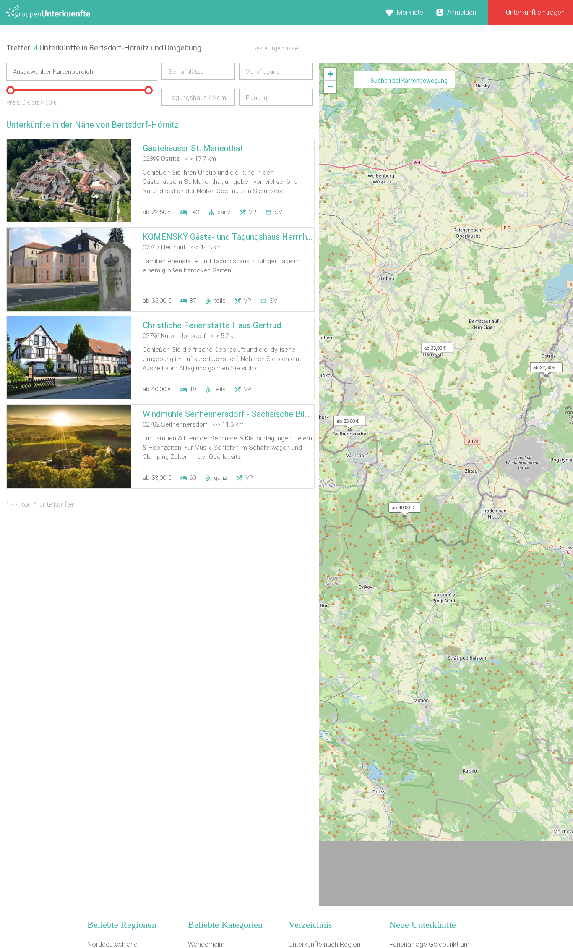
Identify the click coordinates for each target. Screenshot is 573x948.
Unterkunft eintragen (535, 12)
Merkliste (410, 12)
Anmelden (461, 12)
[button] (544, 365)
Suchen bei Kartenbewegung (409, 80)
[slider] (10, 90)
